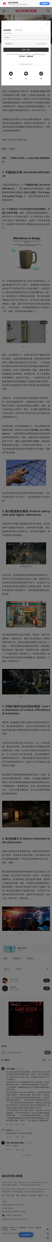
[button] (47, 24)
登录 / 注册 (26, 50)
